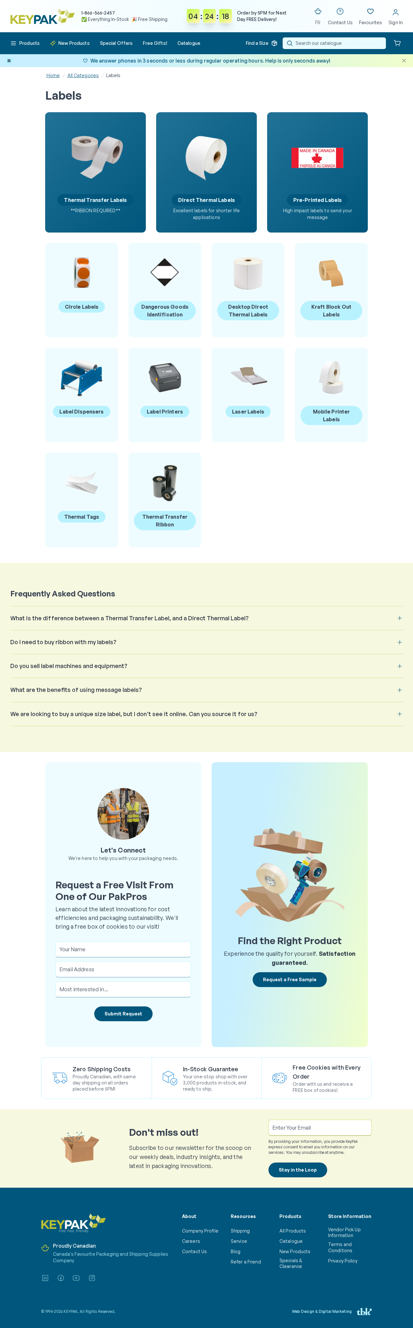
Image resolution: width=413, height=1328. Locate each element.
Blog (236, 1251)
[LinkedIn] (45, 1278)
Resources (243, 1216)
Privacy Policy (343, 1260)
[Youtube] (76, 1278)
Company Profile (200, 1230)
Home (53, 75)
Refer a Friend (246, 1261)
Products (290, 1216)
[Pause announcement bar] (9, 61)
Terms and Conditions (340, 1247)
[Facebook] (61, 1278)
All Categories (83, 75)
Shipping (240, 1230)
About (189, 1216)
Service (239, 1241)
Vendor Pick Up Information (344, 1232)
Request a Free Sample (290, 979)
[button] (25, 43)
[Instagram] (92, 1278)
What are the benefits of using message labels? (76, 689)
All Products (292, 1230)
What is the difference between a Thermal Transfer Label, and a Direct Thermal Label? (129, 618)
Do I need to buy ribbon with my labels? (63, 641)
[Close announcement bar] (404, 61)
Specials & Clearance (290, 1263)
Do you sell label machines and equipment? (68, 665)
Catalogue (291, 1241)
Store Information (349, 1216)
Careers (191, 1241)
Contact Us (194, 1251)
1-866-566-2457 (98, 12)
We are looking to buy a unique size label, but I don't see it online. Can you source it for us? (133, 713)
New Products (294, 1251)
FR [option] (317, 22)
